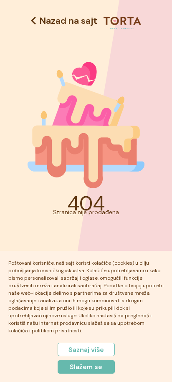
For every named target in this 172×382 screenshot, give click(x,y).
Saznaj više (86, 349)
